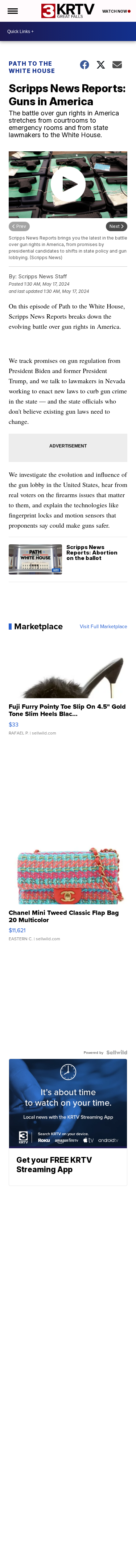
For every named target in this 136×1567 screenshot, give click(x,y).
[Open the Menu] (12, 11)
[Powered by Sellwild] (116, 1052)
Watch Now (115, 11)
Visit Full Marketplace (103, 626)
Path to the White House (32, 67)
